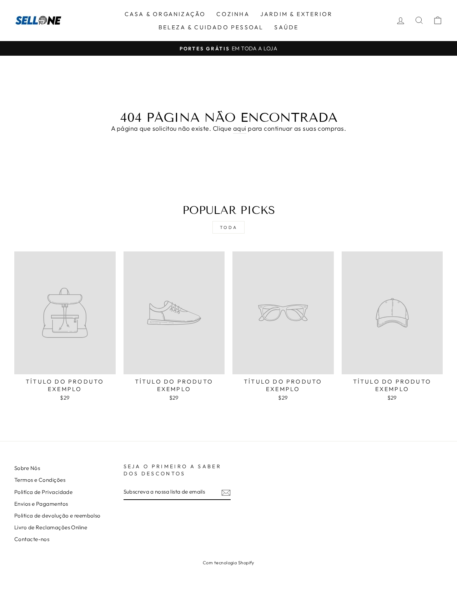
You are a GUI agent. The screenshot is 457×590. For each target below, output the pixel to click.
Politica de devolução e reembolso (57, 515)
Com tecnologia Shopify (228, 562)
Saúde (286, 27)
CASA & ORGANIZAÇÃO (165, 14)
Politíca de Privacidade (43, 492)
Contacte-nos (31, 539)
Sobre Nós (27, 468)
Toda (228, 227)
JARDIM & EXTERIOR (296, 14)
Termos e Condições (39, 479)
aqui (239, 128)
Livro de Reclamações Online (50, 527)
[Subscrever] (226, 492)
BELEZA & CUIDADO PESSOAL (211, 27)
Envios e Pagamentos (41, 503)
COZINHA (232, 14)
